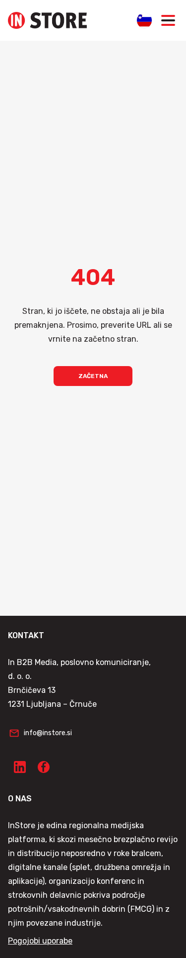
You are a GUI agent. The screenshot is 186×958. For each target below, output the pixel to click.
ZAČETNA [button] (93, 376)
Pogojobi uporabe (40, 941)
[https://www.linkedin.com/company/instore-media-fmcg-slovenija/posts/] (20, 767)
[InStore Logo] (47, 20)
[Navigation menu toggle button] (168, 20)
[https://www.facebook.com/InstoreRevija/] (44, 767)
